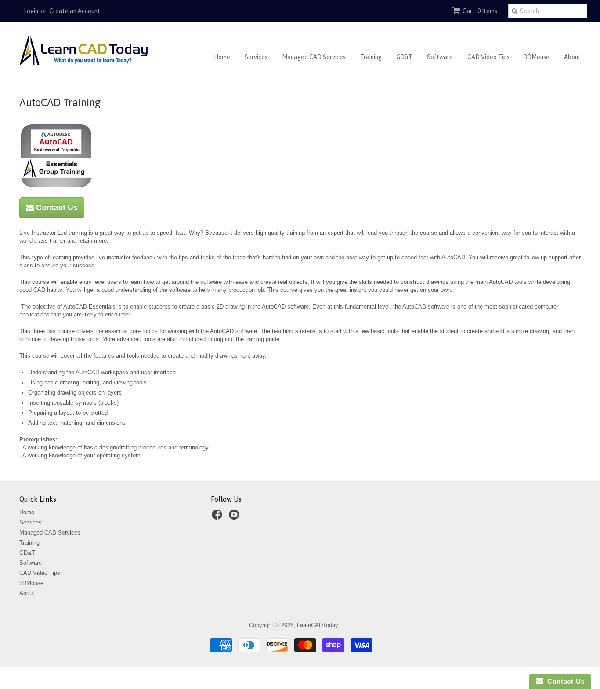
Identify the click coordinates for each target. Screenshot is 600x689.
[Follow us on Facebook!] (218, 517)
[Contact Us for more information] (51, 216)
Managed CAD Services (314, 57)
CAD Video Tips (488, 57)
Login (31, 10)
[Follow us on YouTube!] (235, 517)
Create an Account (74, 10)
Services (256, 57)
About (572, 57)
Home (222, 57)
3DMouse (536, 57)
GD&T (404, 57)
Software (440, 57)
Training (371, 57)
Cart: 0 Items (480, 10)
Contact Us (564, 681)
